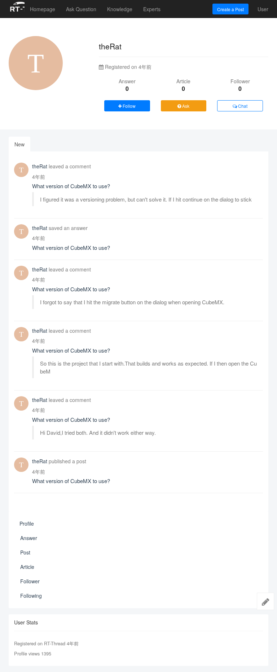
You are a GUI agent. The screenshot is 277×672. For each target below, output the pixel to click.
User (263, 9)
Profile (26, 523)
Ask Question (81, 9)
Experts (152, 9)
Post (25, 552)
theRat (39, 166)
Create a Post (230, 9)
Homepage (42, 9)
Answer (28, 537)
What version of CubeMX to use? (71, 186)
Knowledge (119, 9)
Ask (185, 106)
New (19, 144)
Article (27, 566)
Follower (30, 581)
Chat (242, 106)
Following (31, 595)
